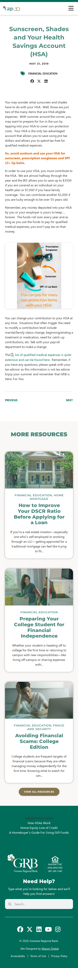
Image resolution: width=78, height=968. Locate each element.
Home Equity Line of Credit (39, 828)
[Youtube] (48, 929)
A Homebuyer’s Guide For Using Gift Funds (39, 832)
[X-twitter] (29, 929)
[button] (32, 81)
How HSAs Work (39, 823)
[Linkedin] (39, 929)
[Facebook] (20, 929)
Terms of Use (38, 956)
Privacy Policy (59, 956)
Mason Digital (50, 948)
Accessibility (18, 956)
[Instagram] (58, 929)
